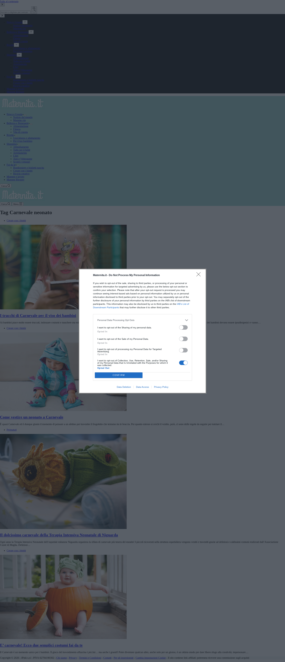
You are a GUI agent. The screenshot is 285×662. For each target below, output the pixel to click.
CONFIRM (119, 375)
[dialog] (142, 331)
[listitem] (142, 320)
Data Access (142, 387)
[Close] (199, 275)
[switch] (183, 327)
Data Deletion (124, 387)
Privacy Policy (161, 387)
